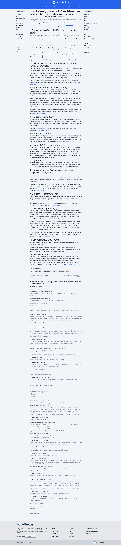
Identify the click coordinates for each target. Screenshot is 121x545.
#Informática (46, 271)
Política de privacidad (92, 531)
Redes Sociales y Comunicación (92, 39)
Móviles (86, 25)
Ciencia (17, 21)
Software (86, 43)
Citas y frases (19, 23)
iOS (70, 531)
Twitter (86, 50)
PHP (85, 32)
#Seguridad (61, 271)
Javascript (86, 14)
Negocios (86, 27)
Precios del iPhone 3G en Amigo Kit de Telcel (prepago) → (71, 276)
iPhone (71, 7)
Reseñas (71, 533)
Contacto (88, 533)
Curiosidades (19, 34)
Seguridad (92, 7)
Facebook (46, 7)
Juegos (85, 7)
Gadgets (18, 47)
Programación (88, 36)
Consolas (18, 27)
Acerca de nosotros (91, 528)
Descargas (55, 536)
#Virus (67, 271)
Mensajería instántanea (90, 23)
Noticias (54, 533)
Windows (54, 7)
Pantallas (86, 30)
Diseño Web (19, 39)
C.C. (29, 542)
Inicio (53, 528)
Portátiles (86, 34)
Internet (39, 7)
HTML (17, 51)
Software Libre (88, 45)
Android (78, 7)
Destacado (18, 36)
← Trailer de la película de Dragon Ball (39, 275)
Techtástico (87, 48)
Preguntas (55, 531)
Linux (65, 7)
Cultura (18, 32)
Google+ (18, 49)
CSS (17, 30)
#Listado (54, 271)
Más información (72, 60)
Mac (60, 7)
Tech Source (69, 25)
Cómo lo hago (19, 25)
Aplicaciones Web (29, 7)
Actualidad (18, 14)
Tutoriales (71, 536)
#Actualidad (38, 271)
